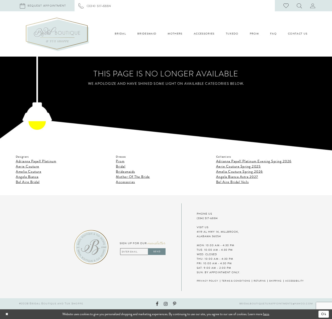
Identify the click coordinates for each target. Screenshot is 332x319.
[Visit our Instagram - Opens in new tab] (166, 303)
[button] (299, 5)
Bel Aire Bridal (28, 181)
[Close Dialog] (19, 314)
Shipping (275, 280)
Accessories (125, 181)
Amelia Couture (28, 171)
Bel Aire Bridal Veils (232, 181)
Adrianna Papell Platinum (36, 161)
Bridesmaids (125, 171)
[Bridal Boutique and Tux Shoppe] (57, 34)
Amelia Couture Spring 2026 (239, 171)
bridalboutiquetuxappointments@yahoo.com (276, 304)
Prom (120, 161)
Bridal (120, 166)
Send (156, 251)
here (266, 314)
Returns (260, 280)
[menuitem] (95, 5)
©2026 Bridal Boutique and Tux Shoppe (51, 304)
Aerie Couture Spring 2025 (238, 166)
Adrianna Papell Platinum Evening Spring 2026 (254, 161)
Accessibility (294, 280)
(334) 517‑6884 (207, 218)
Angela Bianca (27, 176)
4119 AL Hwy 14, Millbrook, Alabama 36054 (218, 234)
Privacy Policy (207, 280)
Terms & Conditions (236, 280)
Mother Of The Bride (133, 176)
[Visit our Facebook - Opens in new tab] (157, 303)
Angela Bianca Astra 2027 (237, 176)
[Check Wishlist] (286, 5)
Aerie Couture (27, 166)
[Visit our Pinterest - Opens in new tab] (174, 303)
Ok (324, 314)
